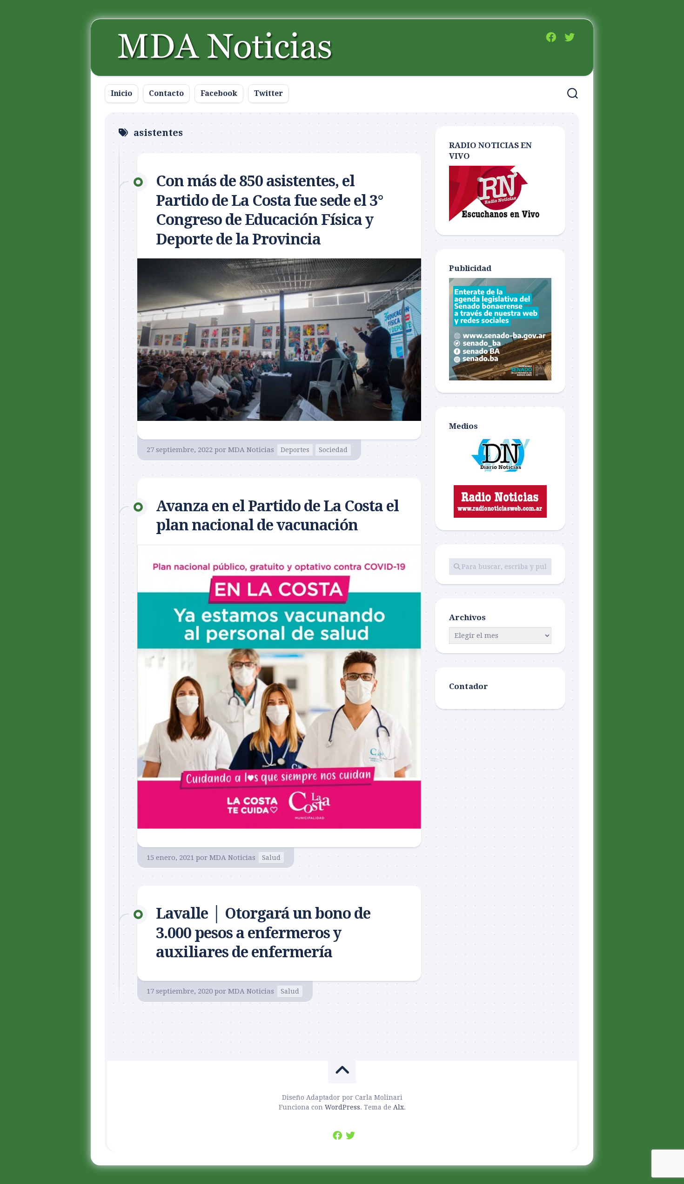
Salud (271, 857)
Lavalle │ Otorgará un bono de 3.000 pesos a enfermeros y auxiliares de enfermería (263, 933)
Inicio (121, 93)
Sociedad (333, 449)
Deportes (295, 449)
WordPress (342, 1107)
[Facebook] (551, 37)
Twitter (268, 93)
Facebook (219, 93)
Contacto (166, 93)
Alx (398, 1107)
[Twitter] (569, 37)
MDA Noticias (251, 450)
